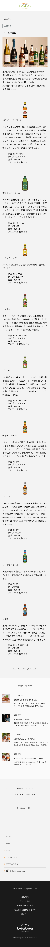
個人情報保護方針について (25, 910)
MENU (8, 850)
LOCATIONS (11, 857)
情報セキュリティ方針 (25, 905)
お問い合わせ (25, 914)
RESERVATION (12, 864)
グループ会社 (25, 901)
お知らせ (7, 26)
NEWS (8, 836)
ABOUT (9, 843)
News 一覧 (25, 808)
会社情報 (25, 897)
